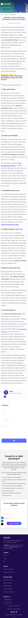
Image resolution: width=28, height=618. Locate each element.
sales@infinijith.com (8, 599)
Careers (5, 558)
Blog (6, 14)
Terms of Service (16, 606)
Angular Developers (7, 583)
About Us (5, 555)
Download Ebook (14, 523)
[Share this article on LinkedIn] (2, 521)
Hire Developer (12, 14)
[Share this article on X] (2, 524)
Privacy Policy (9, 606)
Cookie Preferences (16, 609)
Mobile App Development (8, 572)
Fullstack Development (8, 569)
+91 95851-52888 (8, 602)
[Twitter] (14, 612)
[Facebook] (12, 612)
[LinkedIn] (16, 612)
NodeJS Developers (7, 586)
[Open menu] (25, 4)
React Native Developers (8, 592)
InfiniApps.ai (6, 545)
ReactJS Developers (7, 589)
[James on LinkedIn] (5, 396)
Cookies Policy (9, 609)
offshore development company (10, 224)
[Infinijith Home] (6, 4)
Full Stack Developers (8, 580)
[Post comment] (14, 441)
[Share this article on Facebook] (2, 518)
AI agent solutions (14, 546)
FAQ (4, 561)
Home (2, 14)
